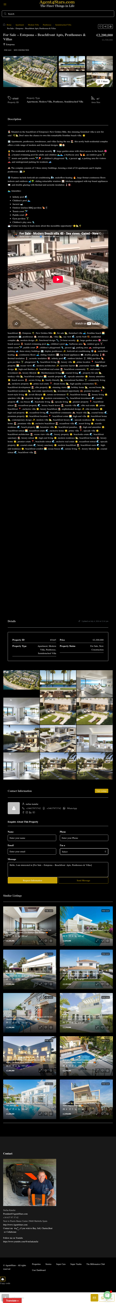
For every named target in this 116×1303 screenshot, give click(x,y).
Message (12, 859)
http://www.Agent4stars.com (15, 1224)
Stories (48, 1264)
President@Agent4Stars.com (15, 1213)
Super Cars (61, 1264)
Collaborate (11, 1231)
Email (11, 845)
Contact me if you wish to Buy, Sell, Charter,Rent (27, 1228)
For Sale (7, 50)
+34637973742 (33, 808)
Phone (63, 831)
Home (9, 24)
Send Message (83, 880)
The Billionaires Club (95, 1264)
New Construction (21, 50)
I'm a (62, 845)
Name (11, 831)
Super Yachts (76, 1264)
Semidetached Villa (63, 24)
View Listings (102, 791)
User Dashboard (39, 1270)
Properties (36, 1264)
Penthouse (47, 24)
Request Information (32, 880)
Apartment (19, 24)
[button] (100, 26)
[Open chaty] (107, 1295)
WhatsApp (72, 808)
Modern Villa (33, 24)
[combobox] (84, 851)
